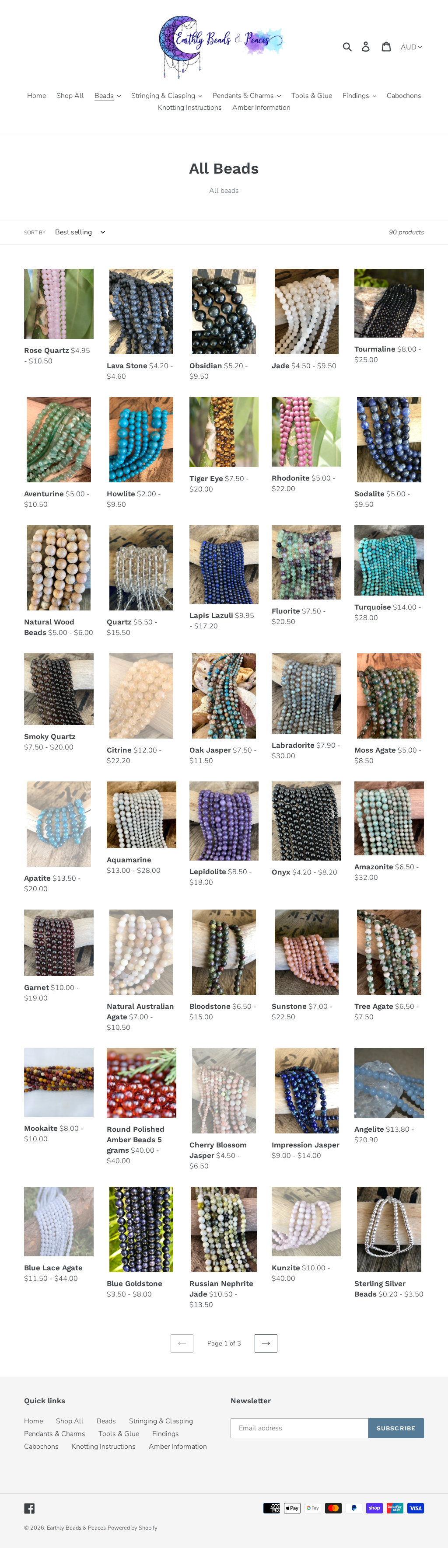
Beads (106, 1421)
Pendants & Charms (54, 1434)
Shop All (70, 1421)
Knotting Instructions (104, 1446)
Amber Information (178, 1446)
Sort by (35, 232)
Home (33, 1421)
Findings (165, 1434)
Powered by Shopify (133, 1528)
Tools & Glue (118, 1434)
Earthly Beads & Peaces (76, 1528)
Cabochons (41, 1446)
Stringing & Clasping (161, 1421)
